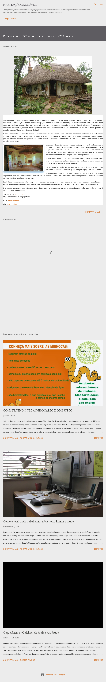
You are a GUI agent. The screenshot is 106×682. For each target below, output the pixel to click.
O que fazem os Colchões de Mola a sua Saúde (31, 632)
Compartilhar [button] (92, 212)
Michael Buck (19, 194)
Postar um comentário (32, 438)
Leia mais (98, 438)
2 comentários (27, 660)
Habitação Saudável (20, 5)
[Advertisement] (53, 307)
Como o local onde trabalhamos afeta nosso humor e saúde (38, 521)
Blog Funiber (11, 204)
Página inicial (10, 19)
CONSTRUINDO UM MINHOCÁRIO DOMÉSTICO (38, 410)
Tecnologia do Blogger (54, 674)
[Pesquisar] (95, 4)
